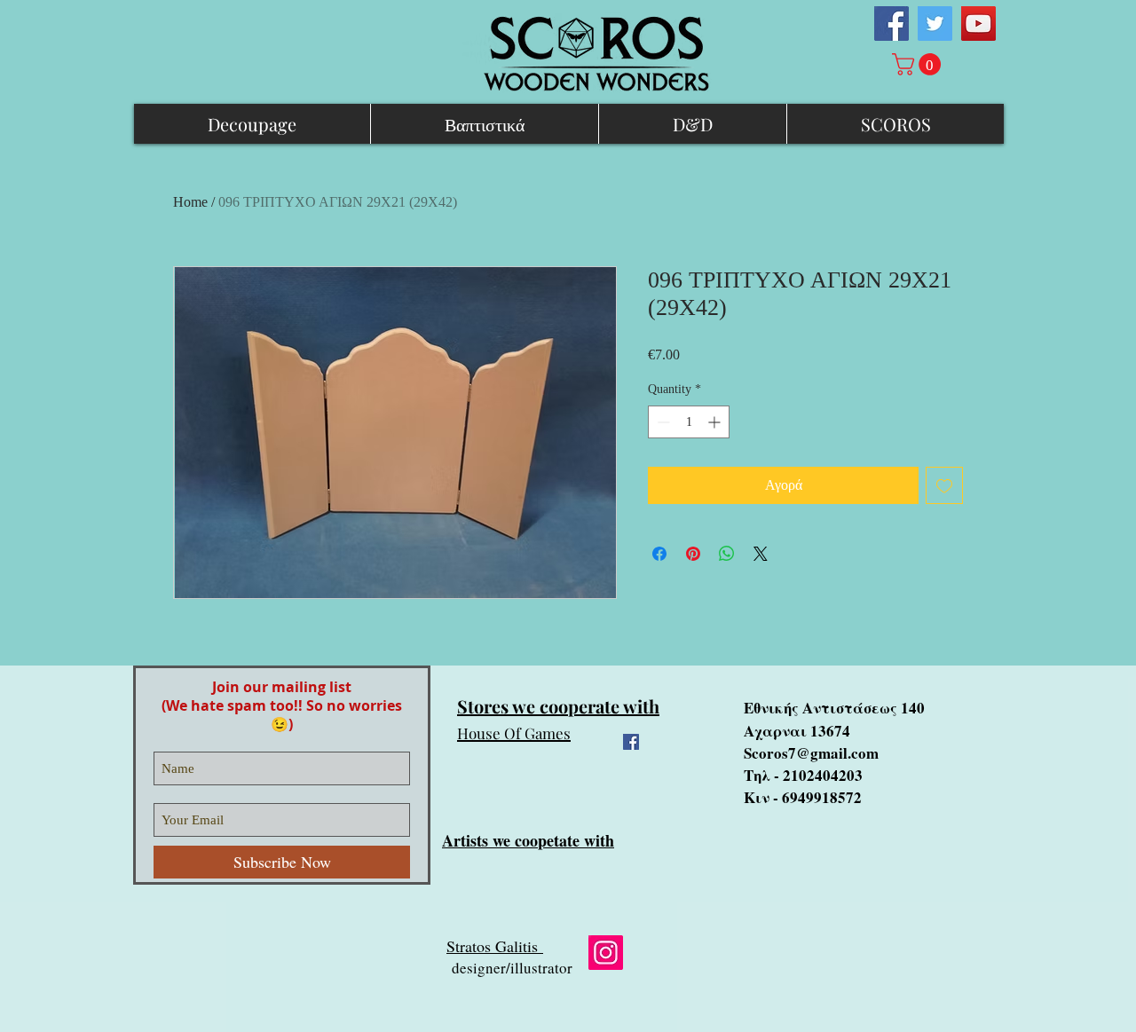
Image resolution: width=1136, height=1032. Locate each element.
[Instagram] (605, 952)
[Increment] (716, 421)
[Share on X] (760, 553)
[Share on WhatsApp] (727, 553)
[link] (919, 64)
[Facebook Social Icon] (891, 23)
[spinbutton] (689, 421)
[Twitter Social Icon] (935, 23)
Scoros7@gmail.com (811, 753)
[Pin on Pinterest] (693, 553)
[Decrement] (662, 421)
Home (190, 201)
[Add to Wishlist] (944, 485)
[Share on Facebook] (659, 553)
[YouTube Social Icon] (978, 23)
